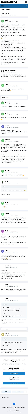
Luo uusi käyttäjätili (14, 373)
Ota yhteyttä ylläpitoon (20, 407)
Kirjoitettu (11, 21)
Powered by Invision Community (14, 411)
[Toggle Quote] (3, 186)
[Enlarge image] (1, 38)
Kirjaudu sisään (14, 383)
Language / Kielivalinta (7, 407)
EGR (14, 15)
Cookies (14, 408)
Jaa (7, 391)
